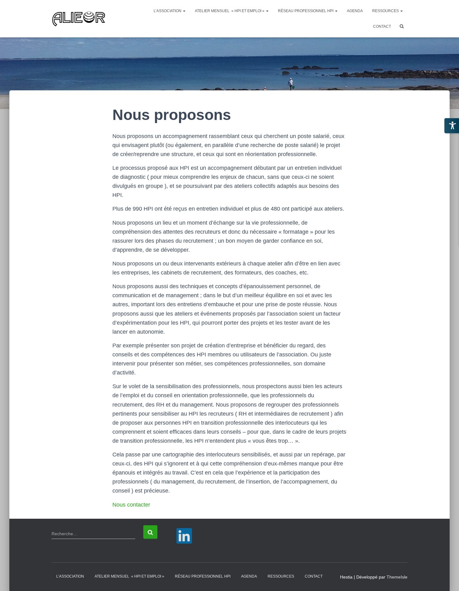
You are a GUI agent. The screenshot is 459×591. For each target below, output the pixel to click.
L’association (168, 11)
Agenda (355, 11)
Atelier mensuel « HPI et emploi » (230, 11)
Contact (382, 26)
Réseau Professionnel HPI (306, 11)
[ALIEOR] (79, 18)
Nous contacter (131, 505)
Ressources (386, 11)
